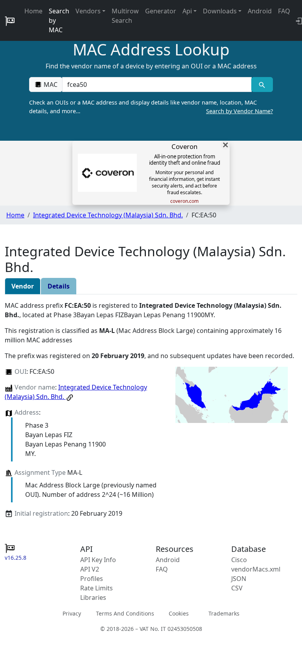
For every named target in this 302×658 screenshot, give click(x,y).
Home (33, 11)
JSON (238, 578)
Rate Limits (96, 588)
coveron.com (184, 201)
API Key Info (98, 559)
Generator (160, 11)
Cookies (179, 613)
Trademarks (223, 613)
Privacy (72, 613)
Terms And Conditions (125, 613)
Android (260, 11)
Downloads (220, 11)
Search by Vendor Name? (239, 111)
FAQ (284, 11)
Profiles (91, 578)
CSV (237, 588)
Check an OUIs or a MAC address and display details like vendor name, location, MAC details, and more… (151, 107)
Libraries (93, 597)
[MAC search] (262, 84)
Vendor (22, 286)
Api (187, 11)
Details (59, 286)
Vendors (88, 11)
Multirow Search (125, 16)
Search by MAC (59, 20)
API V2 (89, 569)
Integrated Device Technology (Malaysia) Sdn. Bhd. (108, 215)
